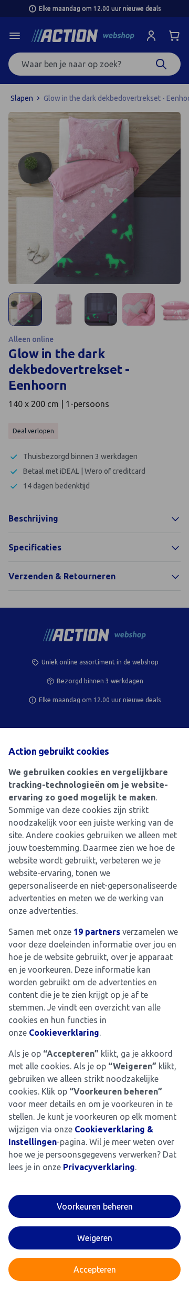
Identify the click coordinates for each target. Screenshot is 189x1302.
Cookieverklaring (64, 1032)
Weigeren (94, 1238)
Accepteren (95, 1269)
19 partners (97, 931)
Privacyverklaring (99, 1167)
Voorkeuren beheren (95, 1206)
